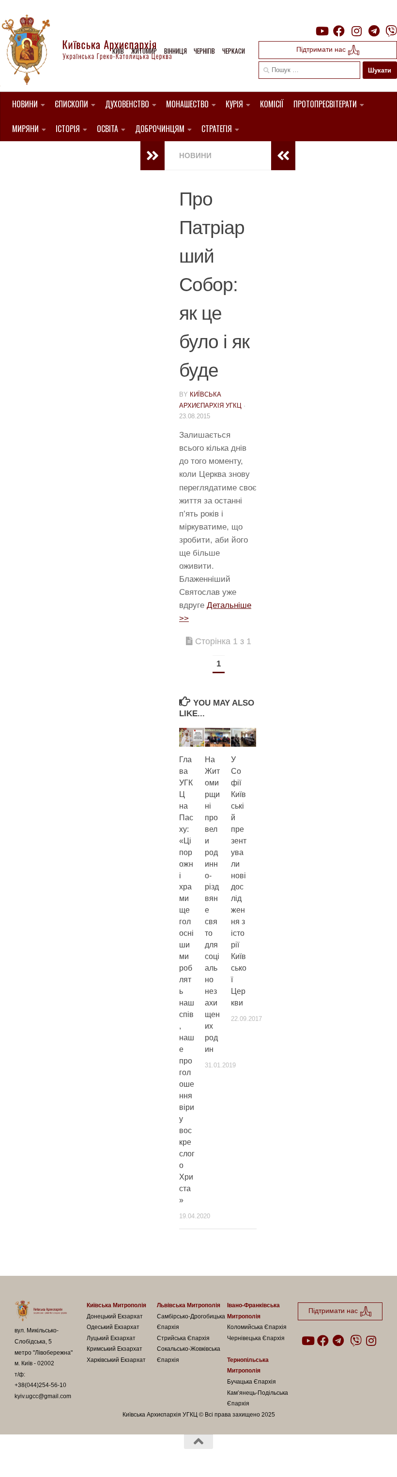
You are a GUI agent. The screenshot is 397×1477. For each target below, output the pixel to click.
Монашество (187, 104)
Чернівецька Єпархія (256, 1338)
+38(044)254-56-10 (40, 1385)
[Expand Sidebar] (152, 155)
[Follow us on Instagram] (356, 31)
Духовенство (127, 104)
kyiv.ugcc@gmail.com (43, 1396)
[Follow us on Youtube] (321, 31)
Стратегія (216, 128)
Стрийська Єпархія (183, 1338)
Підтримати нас (322, 49)
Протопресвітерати (325, 104)
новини (195, 155)
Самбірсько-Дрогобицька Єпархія (191, 1322)
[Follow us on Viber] (391, 31)
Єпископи (71, 104)
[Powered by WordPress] (50, 1457)
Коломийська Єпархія (257, 1327)
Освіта (107, 128)
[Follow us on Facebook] (339, 31)
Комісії (272, 104)
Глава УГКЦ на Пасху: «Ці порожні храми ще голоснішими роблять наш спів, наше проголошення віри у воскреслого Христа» (187, 979)
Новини (25, 104)
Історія (68, 128)
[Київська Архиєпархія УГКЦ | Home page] (94, 51)
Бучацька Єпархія (251, 1381)
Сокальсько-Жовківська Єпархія (188, 1354)
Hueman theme (127, 1456)
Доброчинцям (159, 128)
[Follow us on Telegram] (374, 31)
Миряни (25, 128)
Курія (234, 104)
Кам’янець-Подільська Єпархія (257, 1398)
